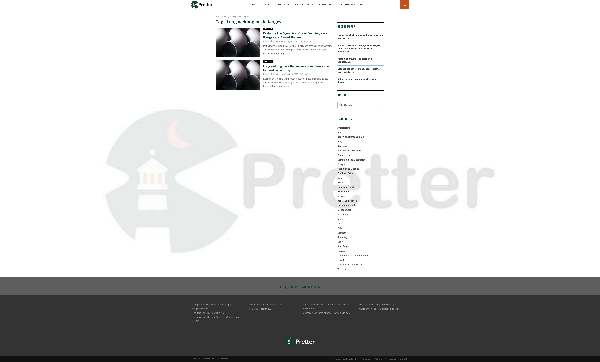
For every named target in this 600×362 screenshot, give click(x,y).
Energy (341, 164)
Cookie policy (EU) (350, 359)
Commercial (344, 155)
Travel (341, 260)
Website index (391, 359)
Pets (340, 228)
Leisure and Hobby (347, 205)
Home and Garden (347, 187)
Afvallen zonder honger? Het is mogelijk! (378, 304)
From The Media (304, 4)
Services (342, 232)
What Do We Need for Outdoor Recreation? (379, 309)
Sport (340, 242)
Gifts (340, 178)
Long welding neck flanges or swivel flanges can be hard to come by (296, 68)
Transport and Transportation (353, 255)
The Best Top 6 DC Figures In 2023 (209, 313)
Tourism (342, 251)
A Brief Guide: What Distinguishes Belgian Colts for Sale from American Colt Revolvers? (359, 48)
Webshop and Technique (350, 264)
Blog (340, 141)
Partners (284, 4)
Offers (341, 223)
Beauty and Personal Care (351, 137)
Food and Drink (345, 173)
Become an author (352, 4)
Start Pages (343, 246)
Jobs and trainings (347, 201)
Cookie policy (327, 4)
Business (342, 146)
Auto (340, 132)
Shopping (342, 237)
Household (343, 191)
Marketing (343, 214)
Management (344, 210)
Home (253, 4)
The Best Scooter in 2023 (260, 309)
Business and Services (349, 150)
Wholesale (268, 29)
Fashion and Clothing (348, 169)
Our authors (366, 359)
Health (341, 182)
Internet (341, 196)
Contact (267, 4)
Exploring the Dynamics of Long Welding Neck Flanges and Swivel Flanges (295, 35)
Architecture (344, 128)
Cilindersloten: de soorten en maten (265, 304)
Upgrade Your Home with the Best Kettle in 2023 (326, 313)
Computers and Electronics (351, 159)
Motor (341, 219)
